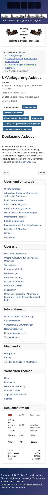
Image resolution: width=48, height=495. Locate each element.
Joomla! (5, 484)
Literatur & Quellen (13, 285)
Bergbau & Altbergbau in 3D (17, 208)
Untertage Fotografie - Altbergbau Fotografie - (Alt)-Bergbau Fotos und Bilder (22, 297)
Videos (7, 357)
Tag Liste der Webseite (15, 394)
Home (7, 378)
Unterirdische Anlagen (15, 216)
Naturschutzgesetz (13, 329)
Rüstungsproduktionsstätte (16, 118)
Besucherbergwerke (13, 200)
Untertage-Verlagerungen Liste (17, 129)
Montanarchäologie (13, 269)
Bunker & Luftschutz (14, 221)
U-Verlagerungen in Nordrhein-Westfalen (22, 124)
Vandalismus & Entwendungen (18, 324)
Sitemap (8, 398)
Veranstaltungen (12, 337)
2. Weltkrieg (37, 118)
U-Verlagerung (29, 107)
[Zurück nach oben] (45, 492)
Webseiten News (12, 390)
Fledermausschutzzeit (14, 333)
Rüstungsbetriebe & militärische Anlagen (23, 225)
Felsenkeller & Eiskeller (15, 229)
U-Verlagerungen (11, 107)
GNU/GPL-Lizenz (35, 484)
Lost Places (9, 237)
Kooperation (10, 289)
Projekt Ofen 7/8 (27, 162)
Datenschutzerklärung (14, 386)
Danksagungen (11, 273)
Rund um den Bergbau (15, 204)
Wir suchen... (10, 265)
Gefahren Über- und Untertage (19, 316)
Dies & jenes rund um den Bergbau (21, 212)
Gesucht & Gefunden (14, 281)
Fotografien (9, 353)
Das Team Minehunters (15, 253)
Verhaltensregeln (12, 320)
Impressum (9, 382)
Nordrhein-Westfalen (13, 113)
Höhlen (7, 233)
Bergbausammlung (13, 277)
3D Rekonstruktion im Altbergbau (20, 362)
